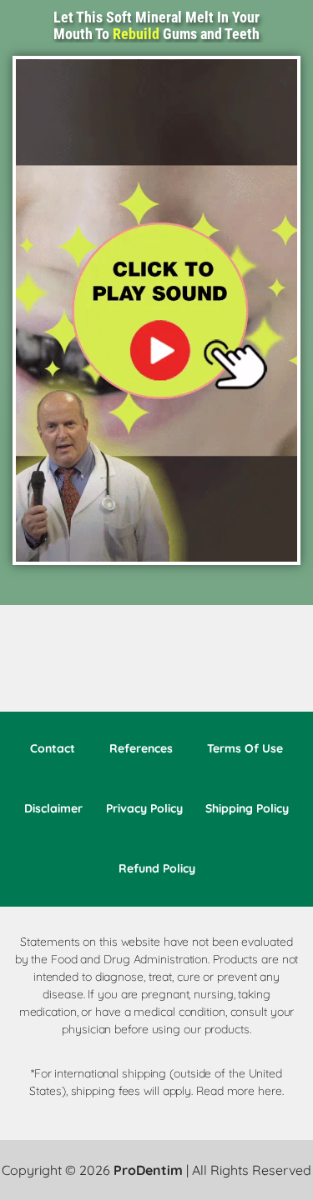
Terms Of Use (245, 748)
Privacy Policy (144, 808)
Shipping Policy (247, 808)
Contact (52, 748)
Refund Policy (157, 868)
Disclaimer (53, 808)
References (141, 748)
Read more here (239, 1090)
